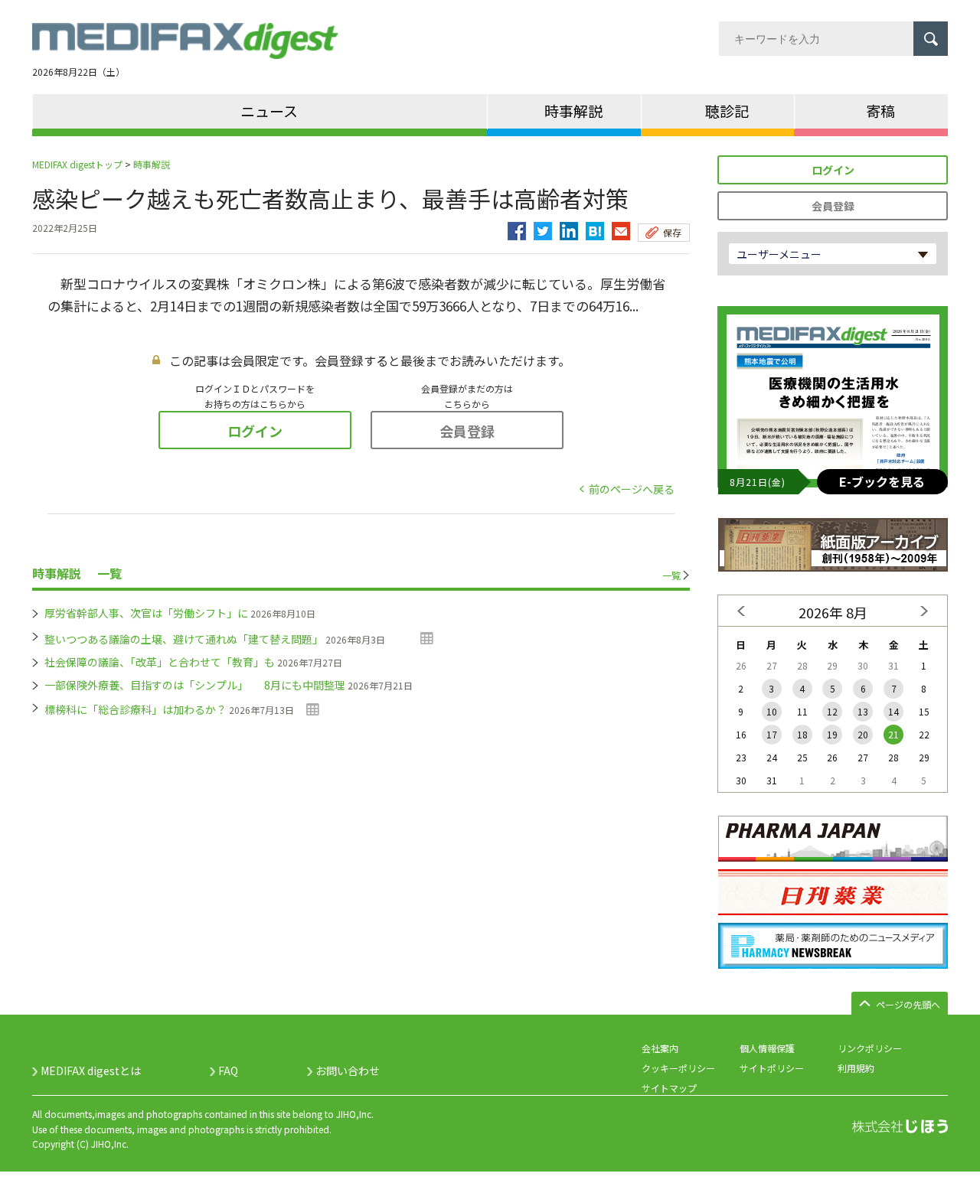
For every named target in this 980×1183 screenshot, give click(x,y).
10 (771, 711)
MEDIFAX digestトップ (77, 164)
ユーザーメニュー (779, 254)
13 (863, 711)
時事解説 (151, 164)
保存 (672, 232)
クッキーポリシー (678, 1067)
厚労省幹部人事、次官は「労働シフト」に (146, 613)
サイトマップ (669, 1087)
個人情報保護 (767, 1047)
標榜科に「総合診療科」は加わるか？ (135, 709)
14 (893, 711)
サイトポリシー (772, 1067)
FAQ (228, 1070)
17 (771, 734)
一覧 (671, 575)
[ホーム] (185, 50)
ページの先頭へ (908, 1004)
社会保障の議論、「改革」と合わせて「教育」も (159, 662)
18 (802, 734)
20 (863, 734)
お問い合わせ (347, 1070)
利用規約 (856, 1067)
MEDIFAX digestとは (91, 1070)
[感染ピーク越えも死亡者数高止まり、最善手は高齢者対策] (595, 227)
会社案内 (660, 1047)
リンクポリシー (870, 1047)
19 (832, 734)
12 (832, 711)
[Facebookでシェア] (517, 227)
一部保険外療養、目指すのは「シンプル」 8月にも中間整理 (194, 685)
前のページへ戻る (632, 489)
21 (893, 734)
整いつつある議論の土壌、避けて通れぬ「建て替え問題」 (183, 639)
